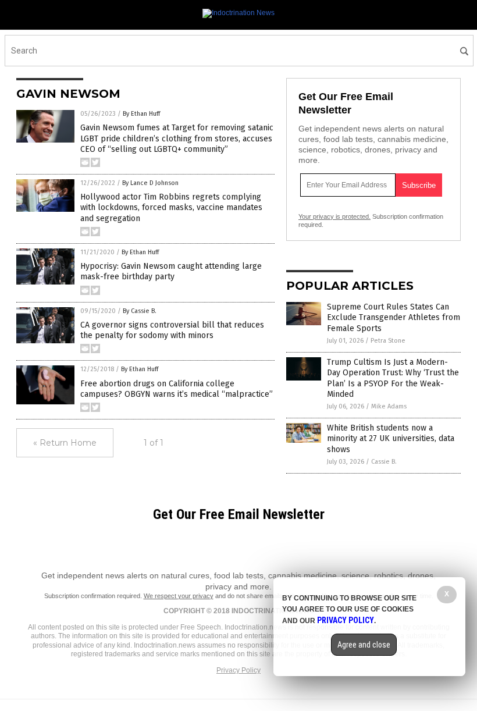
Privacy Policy (238, 670)
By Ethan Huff (141, 114)
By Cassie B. (139, 311)
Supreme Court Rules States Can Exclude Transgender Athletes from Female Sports (393, 317)
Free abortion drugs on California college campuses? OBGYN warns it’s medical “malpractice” (176, 389)
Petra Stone (388, 340)
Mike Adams (389, 406)
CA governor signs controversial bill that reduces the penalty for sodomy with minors (172, 330)
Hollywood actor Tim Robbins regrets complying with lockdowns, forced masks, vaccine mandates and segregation (171, 207)
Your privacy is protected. (334, 216)
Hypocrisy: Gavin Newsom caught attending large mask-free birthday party (171, 271)
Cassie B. (384, 461)
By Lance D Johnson (150, 183)
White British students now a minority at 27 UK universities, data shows (390, 438)
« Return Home (65, 443)
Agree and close (363, 644)
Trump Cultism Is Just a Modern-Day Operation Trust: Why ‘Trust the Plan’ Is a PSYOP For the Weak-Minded (393, 378)
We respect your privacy (178, 595)
